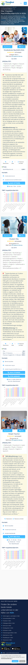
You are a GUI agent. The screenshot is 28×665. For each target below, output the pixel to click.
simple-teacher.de (10, 533)
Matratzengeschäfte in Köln (10, 632)
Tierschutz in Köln (7, 640)
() (17, 52)
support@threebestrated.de (12, 652)
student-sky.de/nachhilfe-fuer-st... (13, 369)
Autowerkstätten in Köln (9, 618)
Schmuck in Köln (7, 625)
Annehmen (15, 661)
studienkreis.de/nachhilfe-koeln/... (13, 179)
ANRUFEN (8, 46)
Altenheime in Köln (7, 635)
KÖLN (14, 7)
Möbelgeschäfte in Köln (9, 623)
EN (14, 9)
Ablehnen (22, 661)
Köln (12, 613)
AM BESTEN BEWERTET (6, 7)
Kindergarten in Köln (8, 628)
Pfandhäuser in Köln (8, 637)
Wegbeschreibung (17, 56)
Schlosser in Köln (7, 630)
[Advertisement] (14, 585)
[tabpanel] (14, 37)
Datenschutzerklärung (6, 658)
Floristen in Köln (7, 620)
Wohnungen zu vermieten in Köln (11, 616)
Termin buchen (9, 361)
